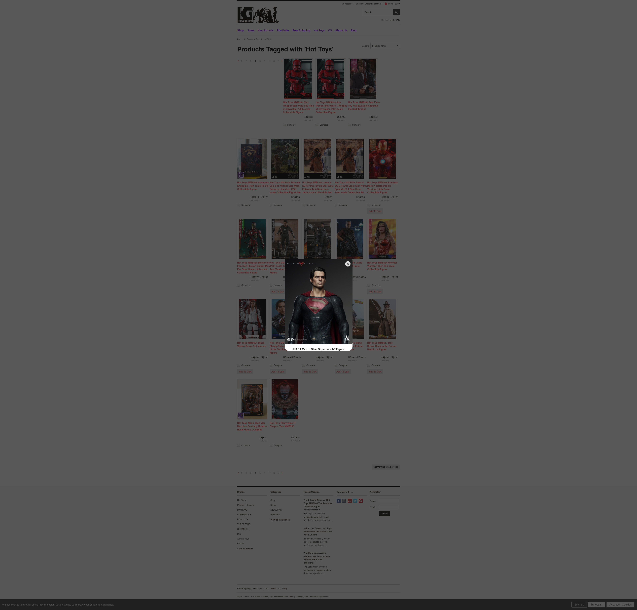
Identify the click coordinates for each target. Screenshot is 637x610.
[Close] (348, 264)
